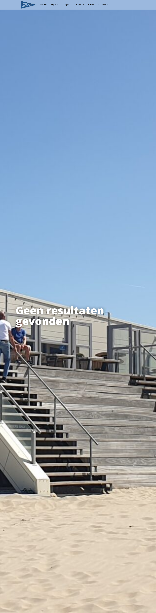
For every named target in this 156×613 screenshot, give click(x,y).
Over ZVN (43, 5)
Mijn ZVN (54, 5)
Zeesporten (67, 5)
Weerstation (81, 5)
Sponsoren (102, 5)
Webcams (91, 5)
